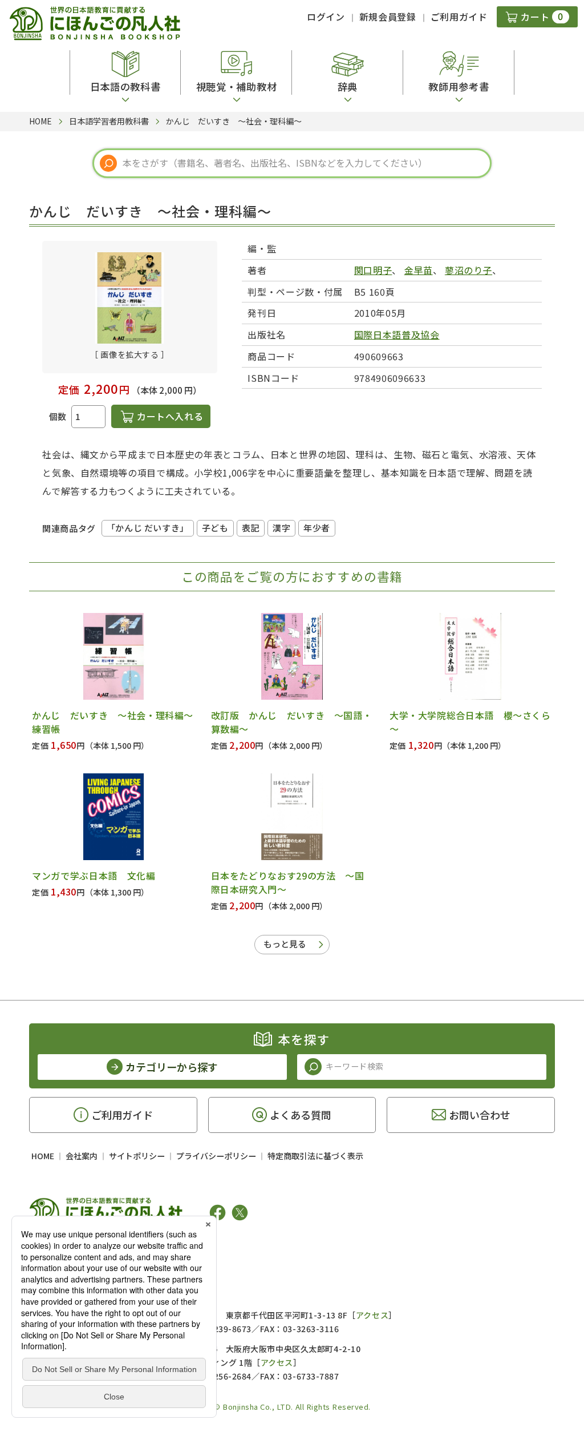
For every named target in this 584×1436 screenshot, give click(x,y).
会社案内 (82, 1155)
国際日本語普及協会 (397, 334)
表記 (250, 528)
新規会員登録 (387, 16)
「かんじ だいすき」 (148, 528)
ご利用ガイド (459, 16)
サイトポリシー (137, 1155)
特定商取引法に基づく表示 (315, 1155)
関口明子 (373, 270)
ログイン (326, 16)
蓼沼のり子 (468, 270)
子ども (215, 528)
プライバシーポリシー (216, 1155)
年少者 (316, 528)
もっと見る (284, 944)
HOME (42, 1155)
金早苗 (418, 270)
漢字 (281, 528)
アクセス (372, 1315)
